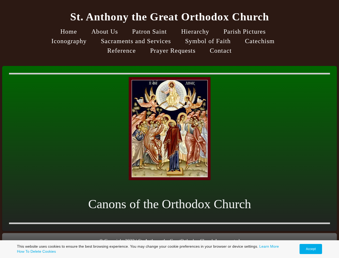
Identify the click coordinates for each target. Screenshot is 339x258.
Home (68, 31)
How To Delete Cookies (36, 251)
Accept (311, 249)
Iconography (69, 41)
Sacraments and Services (136, 41)
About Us (104, 31)
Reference (121, 50)
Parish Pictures (245, 31)
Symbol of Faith (208, 41)
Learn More (269, 246)
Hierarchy (195, 31)
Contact (221, 50)
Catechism (260, 41)
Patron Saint (149, 31)
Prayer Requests (172, 50)
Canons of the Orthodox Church (169, 204)
